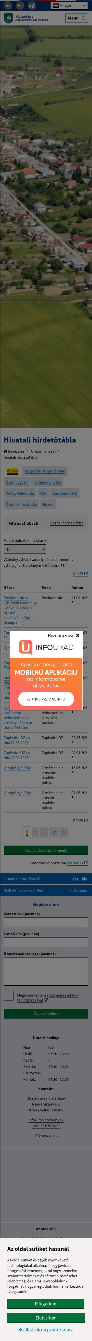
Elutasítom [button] (46, 1318)
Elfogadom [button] (45, 1304)
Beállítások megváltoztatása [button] (46, 1329)
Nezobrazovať (62, 635)
